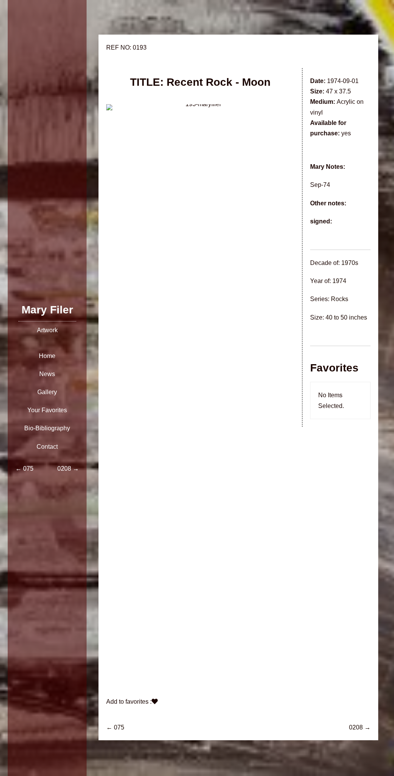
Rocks (339, 299)
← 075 (115, 727)
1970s (349, 263)
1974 (339, 281)
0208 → (360, 727)
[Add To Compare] (155, 701)
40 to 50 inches (346, 317)
